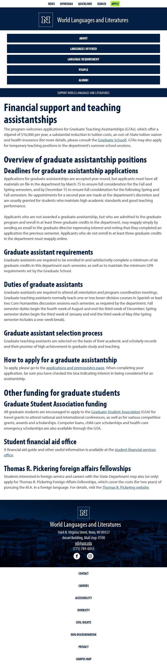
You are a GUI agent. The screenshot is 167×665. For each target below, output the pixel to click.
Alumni (83, 80)
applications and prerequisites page (75, 368)
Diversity (83, 610)
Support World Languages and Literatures (83, 93)
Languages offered (83, 48)
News (51, 4)
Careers (83, 585)
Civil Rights (83, 622)
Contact (83, 573)
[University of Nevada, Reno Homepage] (84, 513)
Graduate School (111, 140)
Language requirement (83, 59)
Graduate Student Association (115, 412)
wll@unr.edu (83, 543)
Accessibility (83, 598)
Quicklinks (85, 4)
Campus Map (83, 659)
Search (101, 4)
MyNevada (66, 4)
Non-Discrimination (83, 634)
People (83, 69)
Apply (115, 4)
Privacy (83, 646)
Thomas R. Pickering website (125, 488)
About (83, 38)
